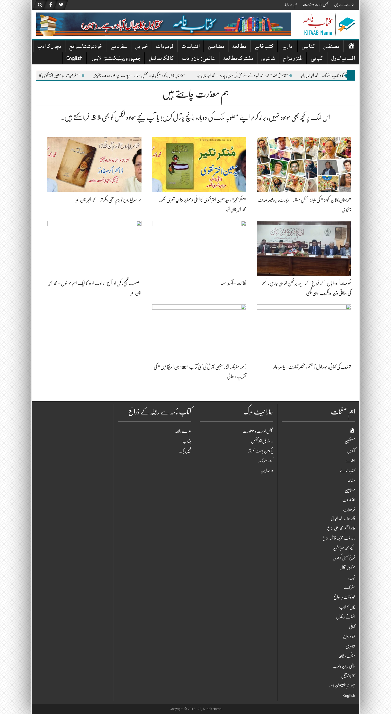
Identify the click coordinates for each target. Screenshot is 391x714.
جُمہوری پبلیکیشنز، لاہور (115, 59)
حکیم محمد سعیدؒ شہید (344, 548)
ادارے (287, 47)
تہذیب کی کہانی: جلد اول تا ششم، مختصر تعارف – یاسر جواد (312, 367)
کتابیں (308, 47)
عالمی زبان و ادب (198, 59)
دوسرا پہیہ (267, 470)
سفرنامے (118, 47)
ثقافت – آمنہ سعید (233, 283)
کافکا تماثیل (161, 59)
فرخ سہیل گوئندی (344, 558)
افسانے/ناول (343, 59)
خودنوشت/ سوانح (85, 47)
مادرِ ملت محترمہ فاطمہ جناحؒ (338, 538)
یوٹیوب (186, 441)
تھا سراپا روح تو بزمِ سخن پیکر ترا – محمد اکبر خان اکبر (109, 200)
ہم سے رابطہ (291, 4)
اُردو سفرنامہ (265, 461)
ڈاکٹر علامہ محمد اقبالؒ (343, 518)
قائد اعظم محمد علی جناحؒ (341, 528)
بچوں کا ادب (49, 47)
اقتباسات (190, 47)
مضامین (216, 47)
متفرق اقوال (347, 568)
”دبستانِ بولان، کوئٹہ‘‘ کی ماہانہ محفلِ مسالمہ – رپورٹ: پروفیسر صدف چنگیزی (160, 75)
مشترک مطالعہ (238, 59)
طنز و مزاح (292, 59)
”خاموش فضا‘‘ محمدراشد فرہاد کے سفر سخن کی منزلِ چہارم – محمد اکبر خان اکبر (264, 75)
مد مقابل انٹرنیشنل (262, 441)
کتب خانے (264, 47)
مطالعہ (239, 47)
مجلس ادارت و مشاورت (316, 4)
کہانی (317, 59)
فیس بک (185, 451)
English (74, 59)
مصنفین (331, 47)
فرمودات (164, 47)
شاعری (268, 59)
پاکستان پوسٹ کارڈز (260, 451)
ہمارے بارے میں (344, 4)
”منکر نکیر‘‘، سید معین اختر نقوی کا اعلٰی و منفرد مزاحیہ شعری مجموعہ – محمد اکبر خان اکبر (51, 75)
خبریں (141, 47)
